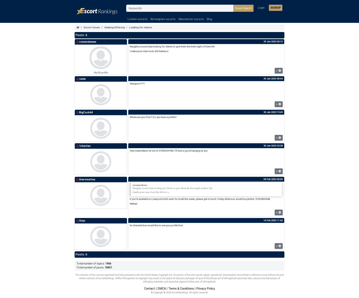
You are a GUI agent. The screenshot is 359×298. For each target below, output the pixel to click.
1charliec (85, 145)
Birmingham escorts (163, 19)
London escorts (138, 19)
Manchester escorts (191, 19)
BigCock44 (86, 112)
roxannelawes (87, 41)
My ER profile (101, 72)
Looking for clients (140, 27)
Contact (149, 288)
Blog (209, 19)
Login (261, 7)
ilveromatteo (87, 179)
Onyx (82, 220)
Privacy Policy (205, 288)
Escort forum (92, 27)
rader (82, 78)
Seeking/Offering (114, 27)
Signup (275, 7)
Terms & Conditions (181, 288)
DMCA (161, 288)
